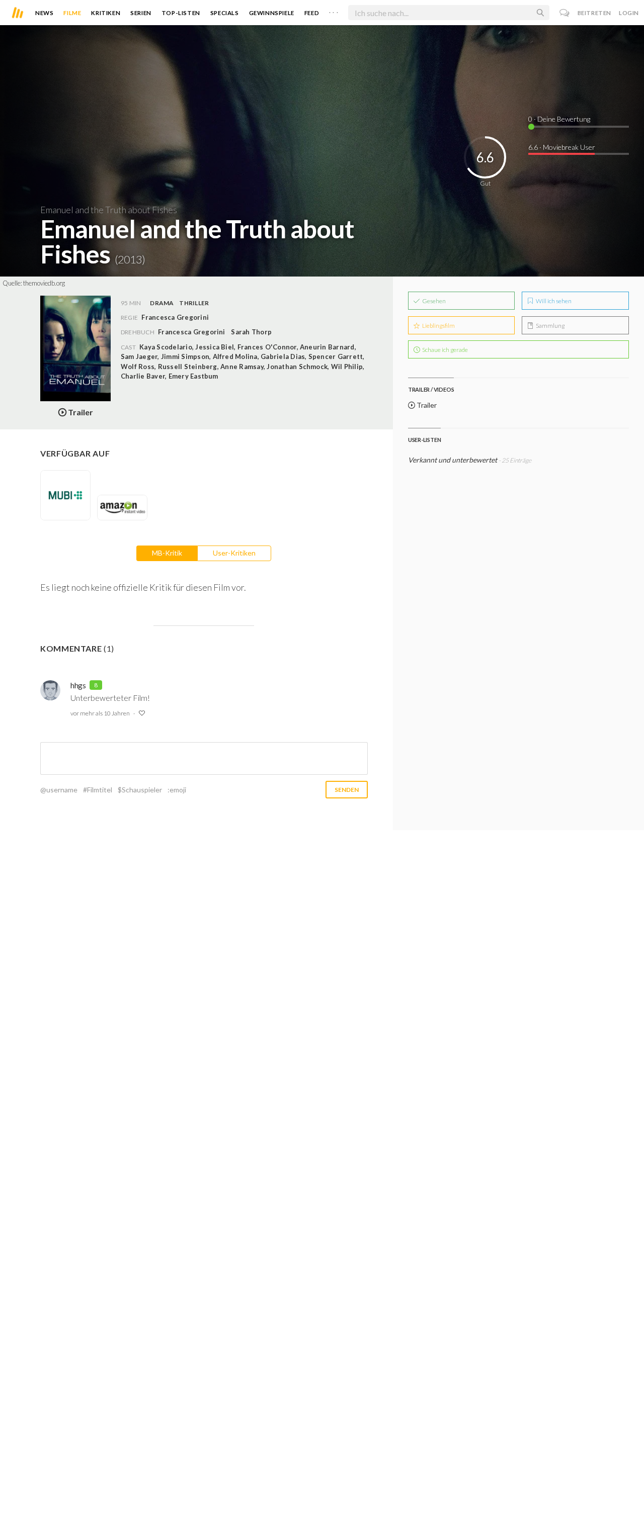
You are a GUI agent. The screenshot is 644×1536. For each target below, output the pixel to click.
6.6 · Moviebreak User (561, 147)
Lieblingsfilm (438, 325)
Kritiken (105, 13)
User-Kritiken (234, 553)
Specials (224, 13)
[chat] (564, 13)
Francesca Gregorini (191, 332)
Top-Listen (181, 13)
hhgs (78, 685)
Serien (140, 13)
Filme (72, 13)
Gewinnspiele (271, 13)
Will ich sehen (553, 301)
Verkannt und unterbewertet (452, 460)
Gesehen (433, 301)
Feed (311, 13)
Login (629, 13)
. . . (333, 11)
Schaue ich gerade (444, 349)
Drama (162, 303)
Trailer (426, 405)
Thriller (194, 303)
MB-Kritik (167, 553)
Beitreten (594, 13)
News (44, 13)
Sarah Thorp (251, 332)
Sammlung (550, 325)
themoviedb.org (44, 283)
